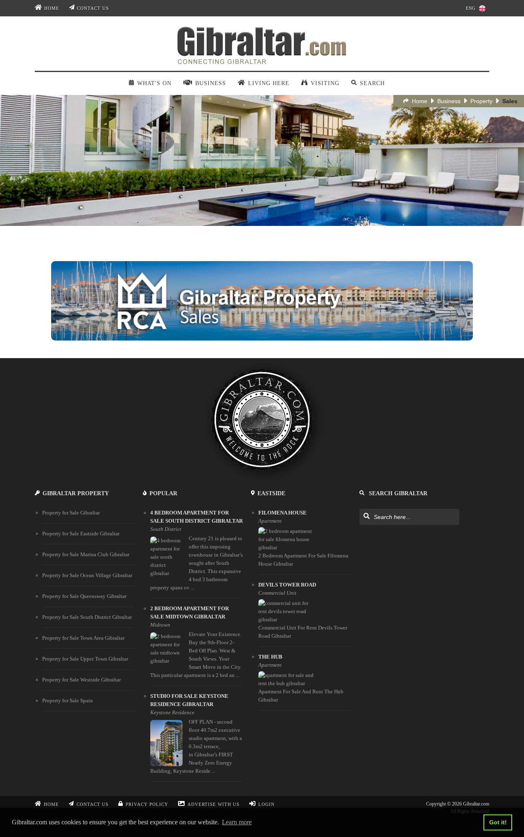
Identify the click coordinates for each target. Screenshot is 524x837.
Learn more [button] (237, 822)
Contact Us (93, 8)
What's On (154, 83)
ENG (470, 8)
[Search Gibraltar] (366, 516)
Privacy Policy (147, 804)
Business (449, 101)
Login (266, 804)
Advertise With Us (213, 804)
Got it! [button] (498, 822)
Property (481, 101)
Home (51, 8)
